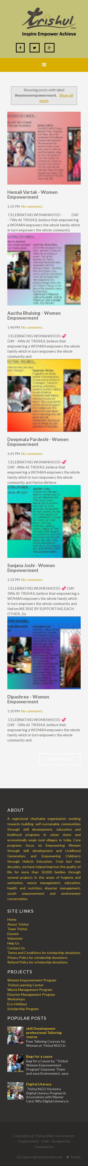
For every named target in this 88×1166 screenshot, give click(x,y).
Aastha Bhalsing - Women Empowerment (34, 315)
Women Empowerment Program (31, 980)
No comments (32, 206)
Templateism (44, 1147)
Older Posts (59, 759)
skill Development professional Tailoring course (44, 1032)
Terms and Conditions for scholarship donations (43, 953)
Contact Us (16, 948)
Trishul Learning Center (25, 985)
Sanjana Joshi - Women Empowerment (31, 567)
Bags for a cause (39, 1056)
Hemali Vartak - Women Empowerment (32, 194)
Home (11, 919)
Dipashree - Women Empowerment (28, 699)
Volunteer (15, 938)
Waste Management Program (29, 989)
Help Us (13, 943)
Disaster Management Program (31, 994)
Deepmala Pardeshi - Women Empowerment (37, 441)
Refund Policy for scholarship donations (37, 962)
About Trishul (17, 924)
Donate (13, 934)
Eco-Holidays (17, 1004)
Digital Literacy (38, 1084)
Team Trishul (17, 929)
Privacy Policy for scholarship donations (37, 957)
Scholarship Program (23, 1009)
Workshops (16, 999)
